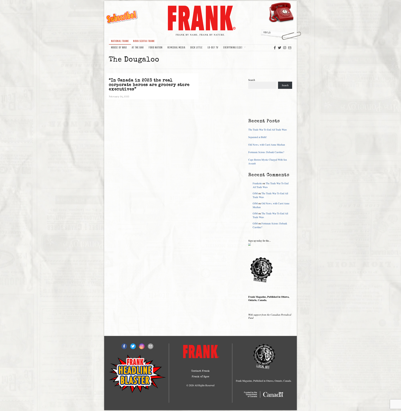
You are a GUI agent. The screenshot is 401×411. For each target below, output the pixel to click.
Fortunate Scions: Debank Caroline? (266, 152)
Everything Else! (232, 47)
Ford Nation (155, 47)
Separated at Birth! (257, 137)
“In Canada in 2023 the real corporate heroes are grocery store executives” (149, 85)
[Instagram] (284, 48)
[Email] (289, 48)
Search (251, 79)
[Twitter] (279, 48)
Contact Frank (200, 371)
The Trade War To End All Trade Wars (267, 129)
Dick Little (196, 47)
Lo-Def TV (213, 47)
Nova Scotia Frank (144, 41)
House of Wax (119, 47)
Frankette (257, 183)
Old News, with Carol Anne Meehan (266, 144)
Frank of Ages (200, 377)
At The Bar (138, 47)
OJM (255, 193)
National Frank (120, 41)
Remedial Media (176, 47)
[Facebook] (275, 48)
